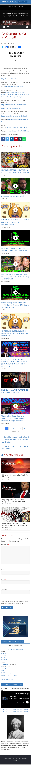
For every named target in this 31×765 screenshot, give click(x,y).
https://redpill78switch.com (14, 87)
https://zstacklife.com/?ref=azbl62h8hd (14, 116)
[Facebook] (3, 139)
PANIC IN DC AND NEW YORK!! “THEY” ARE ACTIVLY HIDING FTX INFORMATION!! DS (15, 222)
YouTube (3, 655)
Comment (5, 545)
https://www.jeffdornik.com (10, 79)
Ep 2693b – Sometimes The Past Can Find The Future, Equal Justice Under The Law (15, 439)
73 (20, 428)
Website (4, 589)
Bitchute (3, 657)
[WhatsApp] (24, 139)
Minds (3, 672)
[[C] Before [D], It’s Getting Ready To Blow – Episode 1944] (15, 459)
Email (3, 579)
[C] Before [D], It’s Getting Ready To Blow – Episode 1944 (15, 476)
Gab (2, 670)
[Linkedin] (12, 139)
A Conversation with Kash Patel (12, 196)
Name (3, 569)
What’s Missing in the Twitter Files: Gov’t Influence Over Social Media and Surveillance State (15, 305)
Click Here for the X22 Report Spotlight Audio (15, 709)
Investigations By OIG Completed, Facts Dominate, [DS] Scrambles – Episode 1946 (14, 525)
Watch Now (22, 2)
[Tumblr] (20, 139)
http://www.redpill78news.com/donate (13, 105)
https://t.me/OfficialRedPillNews (18, 131)
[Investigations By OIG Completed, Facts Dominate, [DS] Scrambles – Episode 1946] (15, 508)
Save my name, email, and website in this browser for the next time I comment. (14, 602)
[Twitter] (7, 139)
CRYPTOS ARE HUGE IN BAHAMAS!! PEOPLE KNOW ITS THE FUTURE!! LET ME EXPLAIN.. (14, 333)
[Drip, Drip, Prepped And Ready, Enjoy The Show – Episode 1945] (15, 483)
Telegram (4, 668)
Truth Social (4, 664)
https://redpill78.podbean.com (17, 127)
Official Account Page (7, 679)
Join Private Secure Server (15, 649)
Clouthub (4, 659)
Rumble (3, 653)
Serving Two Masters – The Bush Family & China (15, 447)
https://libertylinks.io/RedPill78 (11, 108)
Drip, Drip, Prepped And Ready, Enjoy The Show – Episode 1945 (13, 501)
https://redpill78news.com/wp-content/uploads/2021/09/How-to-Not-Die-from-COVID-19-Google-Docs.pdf (15, 94)
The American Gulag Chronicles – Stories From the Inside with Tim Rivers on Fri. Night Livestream (13, 418)
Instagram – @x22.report (8, 674)
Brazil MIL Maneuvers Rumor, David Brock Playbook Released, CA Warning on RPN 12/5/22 (15, 276)
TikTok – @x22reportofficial (9, 676)
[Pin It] (16, 139)
